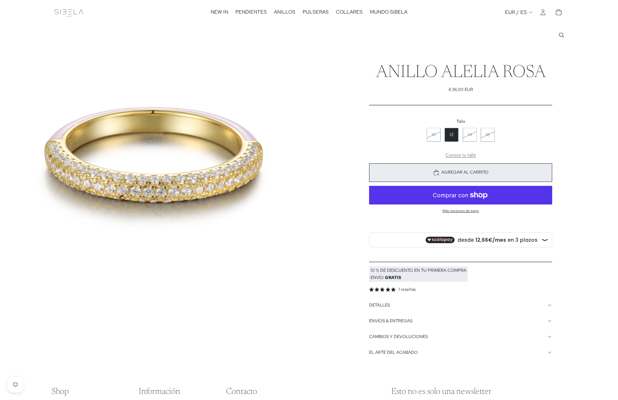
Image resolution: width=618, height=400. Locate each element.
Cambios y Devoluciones (398, 336)
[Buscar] (561, 35)
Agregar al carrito (465, 172)
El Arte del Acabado (393, 352)
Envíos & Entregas (390, 321)
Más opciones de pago (460, 210)
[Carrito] (558, 12)
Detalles (379, 305)
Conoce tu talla (461, 155)
